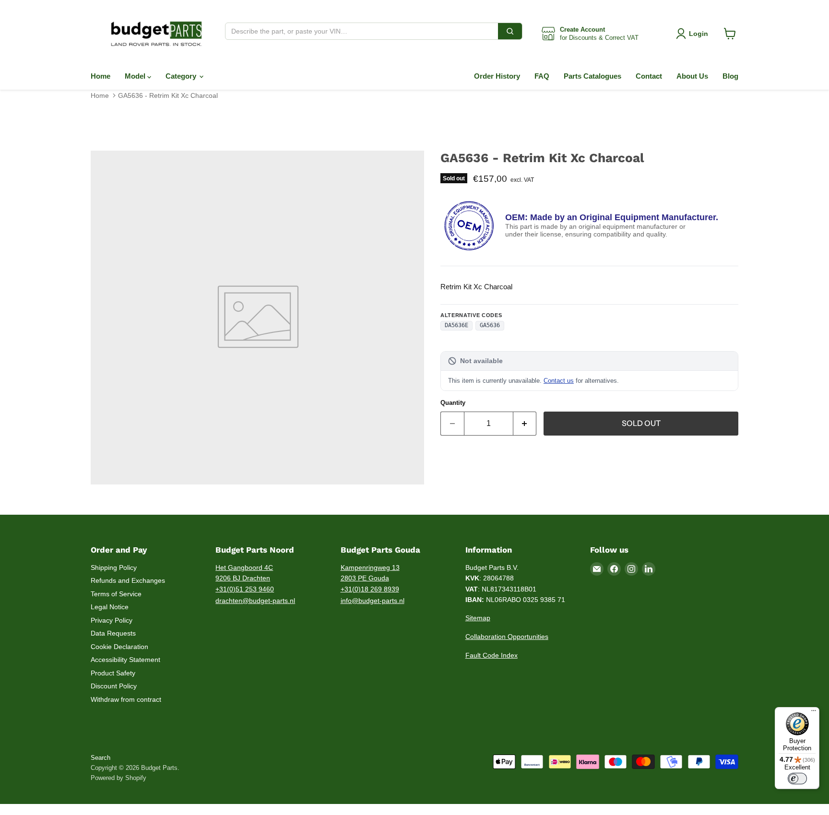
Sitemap (477, 618)
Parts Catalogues (592, 76)
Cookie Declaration (119, 646)
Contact (649, 76)
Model (136, 76)
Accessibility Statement (125, 659)
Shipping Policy (114, 567)
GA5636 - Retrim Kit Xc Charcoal (168, 95)
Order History (497, 76)
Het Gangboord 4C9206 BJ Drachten (244, 573)
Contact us (559, 380)
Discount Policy (114, 686)
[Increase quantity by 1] (525, 424)
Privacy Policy (111, 620)
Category (182, 76)
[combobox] (361, 31)
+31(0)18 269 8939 (370, 589)
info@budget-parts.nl (372, 600)
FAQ (541, 76)
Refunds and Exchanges (128, 580)
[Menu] (813, 713)
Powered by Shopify (118, 777)
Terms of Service (116, 594)
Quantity (452, 402)
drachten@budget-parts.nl (255, 600)
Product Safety (113, 673)
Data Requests (113, 633)
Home (100, 76)
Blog (730, 76)
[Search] (510, 31)
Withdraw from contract (126, 699)
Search (100, 757)
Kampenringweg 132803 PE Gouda (370, 573)
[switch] (797, 778)
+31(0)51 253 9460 (244, 589)
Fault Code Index (491, 655)
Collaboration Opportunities (506, 636)
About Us (692, 76)
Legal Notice (110, 607)
